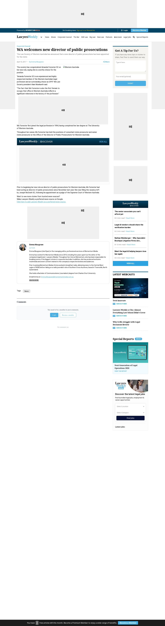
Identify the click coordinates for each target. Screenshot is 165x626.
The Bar (76, 37)
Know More (34, 280)
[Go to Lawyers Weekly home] (27, 37)
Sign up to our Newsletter (86, 30)
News (47, 37)
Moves (53, 37)
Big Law (92, 37)
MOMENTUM (33, 30)
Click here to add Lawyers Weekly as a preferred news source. (41, 202)
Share (107, 62)
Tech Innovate (119, 300)
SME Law (84, 37)
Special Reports (142, 37)
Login (125, 30)
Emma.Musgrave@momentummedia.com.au (57, 277)
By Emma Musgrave (36, 62)
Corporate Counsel (65, 37)
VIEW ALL (103, 142)
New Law (100, 37)
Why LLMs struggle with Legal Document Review (126, 323)
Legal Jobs (127, 37)
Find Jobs (130, 418)
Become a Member (139, 30)
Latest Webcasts (124, 274)
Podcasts (109, 37)
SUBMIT (130, 83)
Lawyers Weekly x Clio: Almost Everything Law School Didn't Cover (129, 311)
